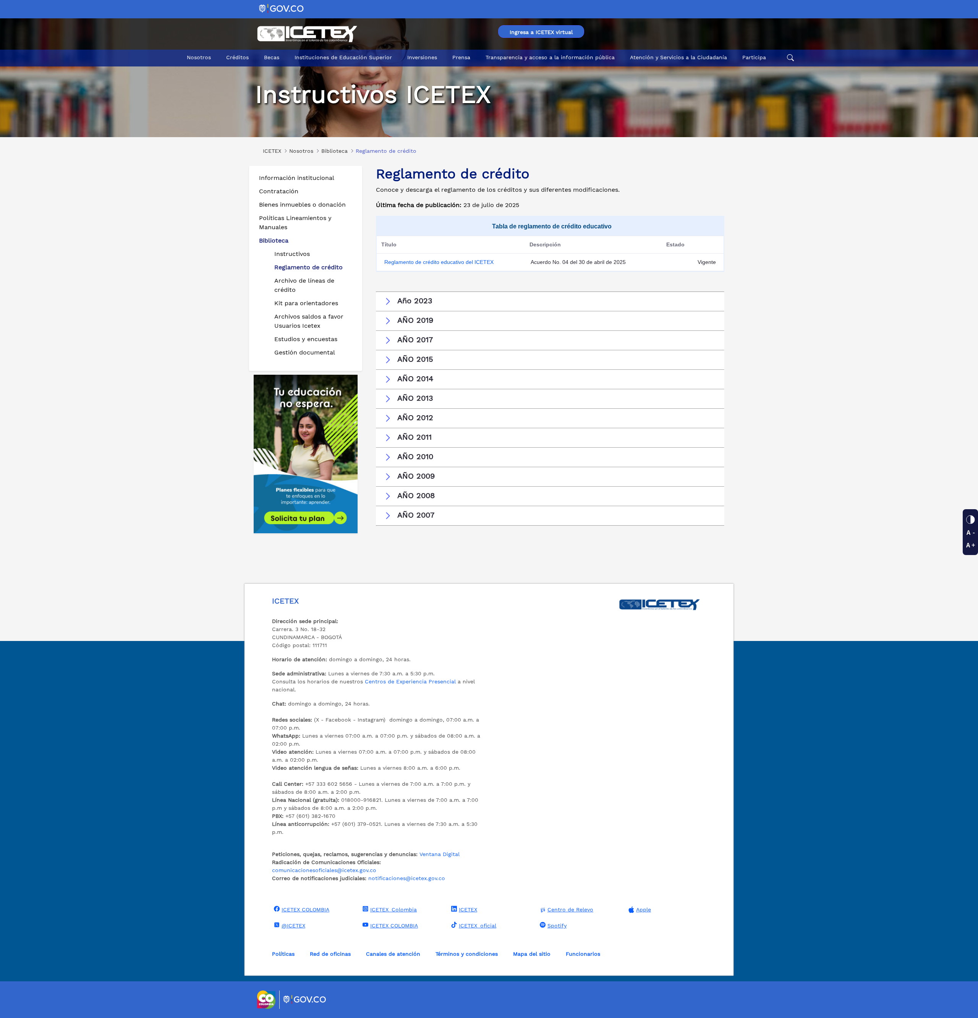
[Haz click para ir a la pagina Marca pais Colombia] (267, 999)
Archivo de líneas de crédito (304, 285)
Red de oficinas (330, 954)
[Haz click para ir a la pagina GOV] (304, 999)
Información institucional (296, 177)
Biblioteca (273, 240)
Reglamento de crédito (308, 267)
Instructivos (292, 253)
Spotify (557, 926)
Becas (271, 57)
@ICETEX (293, 926)
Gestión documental (304, 352)
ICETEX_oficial (477, 926)
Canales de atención (393, 954)
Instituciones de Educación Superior (343, 57)
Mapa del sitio (532, 954)
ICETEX (468, 909)
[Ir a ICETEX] (307, 34)
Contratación (278, 191)
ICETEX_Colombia (393, 909)
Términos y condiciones (467, 954)
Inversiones (422, 57)
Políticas (283, 954)
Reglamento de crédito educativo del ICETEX (439, 262)
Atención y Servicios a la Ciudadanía (678, 57)
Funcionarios (583, 954)
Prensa (461, 57)
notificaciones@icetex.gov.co (406, 878)
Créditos (237, 57)
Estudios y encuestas (305, 339)
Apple (643, 909)
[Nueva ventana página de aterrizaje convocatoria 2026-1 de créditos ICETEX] (306, 453)
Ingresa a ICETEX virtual (541, 32)
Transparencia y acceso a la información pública (550, 57)
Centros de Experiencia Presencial (410, 681)
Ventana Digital (439, 854)
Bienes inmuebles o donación (302, 204)
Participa (754, 57)
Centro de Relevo (570, 909)
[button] (550, 301)
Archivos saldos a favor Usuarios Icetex (308, 321)
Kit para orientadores (306, 303)
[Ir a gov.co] (281, 8)
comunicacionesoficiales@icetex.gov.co (324, 870)
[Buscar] (789, 58)
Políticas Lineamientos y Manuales (295, 222)
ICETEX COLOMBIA (305, 909)
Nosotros (199, 57)
